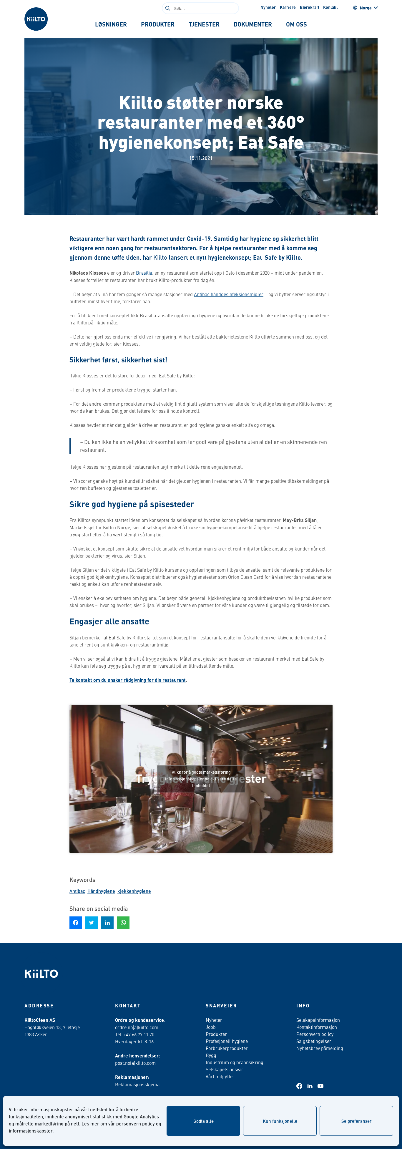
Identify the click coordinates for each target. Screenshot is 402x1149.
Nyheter (268, 7)
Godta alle (203, 1121)
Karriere (288, 7)
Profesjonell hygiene (227, 1041)
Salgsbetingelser (313, 1041)
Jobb (211, 1027)
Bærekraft (309, 7)
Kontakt (330, 7)
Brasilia (144, 272)
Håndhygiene (101, 891)
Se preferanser (356, 1121)
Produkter (216, 1034)
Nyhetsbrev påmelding (319, 1048)
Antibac (77, 891)
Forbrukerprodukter (227, 1048)
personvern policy (135, 1123)
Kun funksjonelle (280, 1121)
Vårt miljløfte (219, 1076)
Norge (366, 8)
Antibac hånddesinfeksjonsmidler (228, 294)
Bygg (211, 1055)
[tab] (111, 24)
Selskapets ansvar (224, 1069)
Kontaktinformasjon (316, 1027)
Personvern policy (314, 1034)
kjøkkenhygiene (134, 891)
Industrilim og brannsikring (234, 1062)
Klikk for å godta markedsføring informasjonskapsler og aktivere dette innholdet (201, 778)
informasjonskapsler (30, 1130)
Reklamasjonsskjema (137, 1084)
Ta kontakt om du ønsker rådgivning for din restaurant (127, 680)
